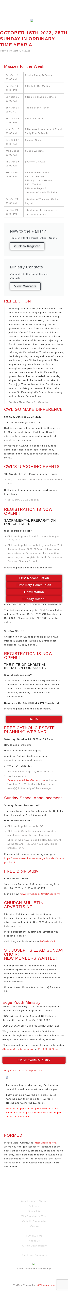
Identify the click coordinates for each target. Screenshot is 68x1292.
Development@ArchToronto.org (26, 780)
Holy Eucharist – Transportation (23, 1070)
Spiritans (34, 1206)
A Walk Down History (34, 1245)
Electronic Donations (34, 1255)
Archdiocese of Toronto (34, 1201)
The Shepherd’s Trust (34, 1216)
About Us (34, 1240)
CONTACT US (34, 1235)
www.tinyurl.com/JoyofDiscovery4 (40, 894)
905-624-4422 (48, 941)
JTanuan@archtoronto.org (18, 1049)
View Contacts (25, 286)
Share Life (34, 1211)
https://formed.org (45, 1142)
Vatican (34, 1226)
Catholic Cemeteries (34, 1221)
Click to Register (27, 246)
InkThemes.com (45, 1285)
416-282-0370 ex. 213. (51, 1049)
